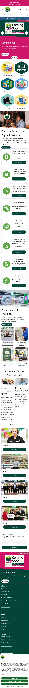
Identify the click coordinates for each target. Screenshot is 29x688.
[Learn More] (14, 28)
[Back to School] (21, 83)
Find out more (18, 159)
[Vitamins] (21, 67)
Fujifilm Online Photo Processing (9, 639)
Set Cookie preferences (6, 597)
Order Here (18, 282)
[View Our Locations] (14, 295)
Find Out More (18, 266)
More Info (18, 192)
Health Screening (5, 636)
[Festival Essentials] (7, 67)
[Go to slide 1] (12, 57)
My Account (4, 623)
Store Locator (4, 626)
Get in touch (14, 446)
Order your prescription (7, 341)
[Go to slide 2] (14, 57)
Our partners (14, 522)
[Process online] (21, 350)
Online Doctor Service (6, 646)
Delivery (3, 614)
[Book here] (21, 330)
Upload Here (18, 211)
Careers (3, 588)
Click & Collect (4, 620)
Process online (20, 360)
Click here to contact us (7, 653)
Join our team (14, 497)
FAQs (2, 629)
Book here (20, 341)
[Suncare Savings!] (21, 98)
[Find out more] (7, 350)
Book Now (18, 176)
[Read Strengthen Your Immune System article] (7, 376)
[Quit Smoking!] (7, 83)
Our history (14, 472)
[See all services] (14, 117)
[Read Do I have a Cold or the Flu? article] (21, 376)
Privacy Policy (4, 594)
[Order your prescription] (7, 330)
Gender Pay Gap (5, 604)
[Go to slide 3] (16, 57)
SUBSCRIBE (14, 542)
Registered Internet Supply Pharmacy (10, 600)
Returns (3, 617)
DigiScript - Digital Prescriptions (9, 643)
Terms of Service (5, 591)
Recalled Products (5, 607)
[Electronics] (7, 98)
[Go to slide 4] (16, 422)
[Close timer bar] (26, 1)
